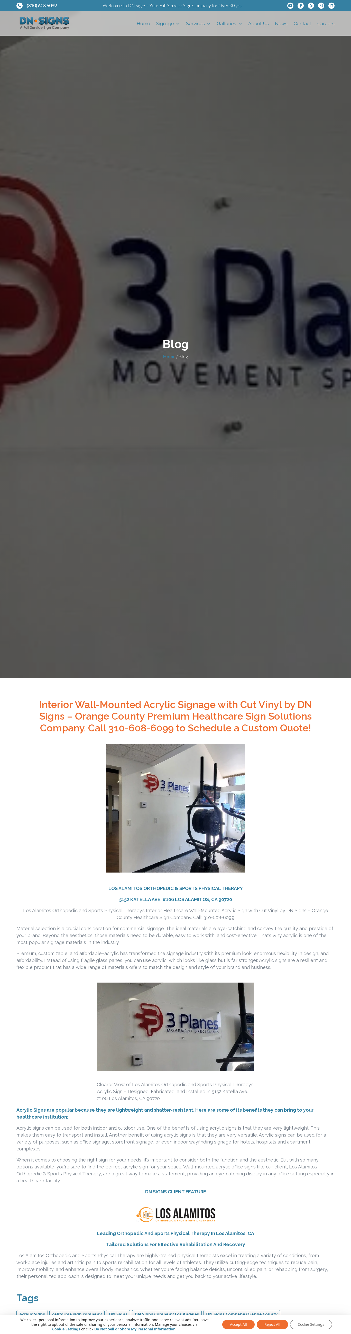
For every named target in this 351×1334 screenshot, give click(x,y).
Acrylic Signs (32, 1314)
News (281, 23)
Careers (326, 23)
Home (143, 23)
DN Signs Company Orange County (242, 1314)
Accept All (238, 1324)
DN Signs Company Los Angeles (167, 1314)
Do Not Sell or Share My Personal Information (135, 1329)
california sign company (77, 1314)
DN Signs (118, 1314)
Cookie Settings (66, 1329)
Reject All (272, 1324)
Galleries (226, 23)
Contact (302, 23)
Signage (165, 23)
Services (195, 23)
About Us (258, 23)
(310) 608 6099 (42, 5)
